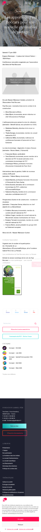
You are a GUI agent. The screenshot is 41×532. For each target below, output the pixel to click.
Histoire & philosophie (8, 490)
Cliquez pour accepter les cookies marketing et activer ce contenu (20, 81)
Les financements (7, 463)
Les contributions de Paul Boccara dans (19, 254)
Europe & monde (7, 487)
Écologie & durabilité (8, 484)
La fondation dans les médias (11, 456)
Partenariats (20, 11)
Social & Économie (7, 495)
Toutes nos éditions (9, 374)
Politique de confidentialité (26, 529)
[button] (38, 3)
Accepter (20, 519)
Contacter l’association (10, 240)
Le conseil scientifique (8, 461)
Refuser (20, 524)
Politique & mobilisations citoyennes (13, 492)
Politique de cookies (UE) (9, 469)
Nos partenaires (7, 453)
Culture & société (7, 482)
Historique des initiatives (9, 466)
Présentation (6, 448)
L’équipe (4, 450)
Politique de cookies (12, 529)
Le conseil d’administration (10, 458)
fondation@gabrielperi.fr (14, 420)
